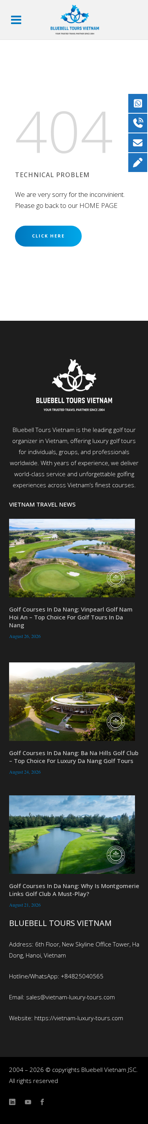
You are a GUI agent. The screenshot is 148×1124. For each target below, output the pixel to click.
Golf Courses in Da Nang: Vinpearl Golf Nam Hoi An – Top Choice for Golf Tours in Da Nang (71, 617)
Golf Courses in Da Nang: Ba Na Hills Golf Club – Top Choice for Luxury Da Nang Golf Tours (74, 757)
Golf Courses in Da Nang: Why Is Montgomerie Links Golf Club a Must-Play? (74, 890)
